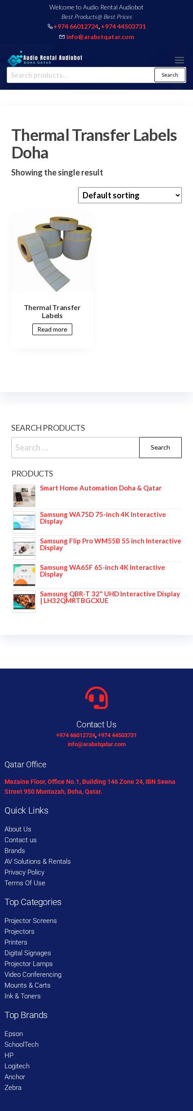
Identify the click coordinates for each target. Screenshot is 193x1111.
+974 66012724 (75, 26)
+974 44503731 (123, 26)
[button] (179, 60)
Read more (52, 329)
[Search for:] (96, 447)
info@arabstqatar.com (100, 36)
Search (170, 75)
